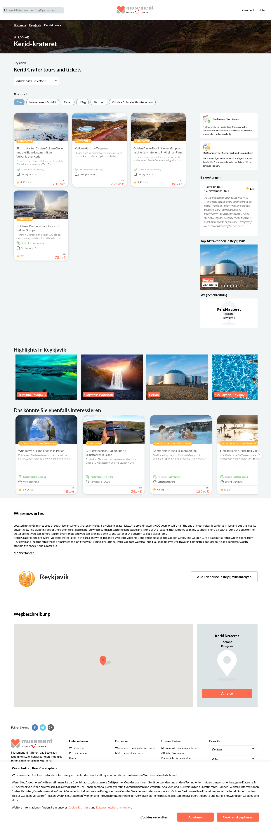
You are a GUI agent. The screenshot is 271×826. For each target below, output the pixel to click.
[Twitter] (42, 727)
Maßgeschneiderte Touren (130, 753)
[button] (202, 208)
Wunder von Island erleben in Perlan (41, 450)
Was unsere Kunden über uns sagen (135, 748)
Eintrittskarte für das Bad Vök (239, 450)
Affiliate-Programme (173, 753)
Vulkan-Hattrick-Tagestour (92, 148)
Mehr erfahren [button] (24, 553)
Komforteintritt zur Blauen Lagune (175, 450)
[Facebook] (34, 727)
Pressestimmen (78, 753)
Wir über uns (76, 748)
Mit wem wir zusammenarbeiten (179, 748)
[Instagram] (50, 727)
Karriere (74, 757)
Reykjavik (35, 25)
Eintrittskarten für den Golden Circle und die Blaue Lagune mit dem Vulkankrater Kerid (39, 152)
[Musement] (135, 10)
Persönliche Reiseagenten (176, 757)
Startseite (20, 25)
